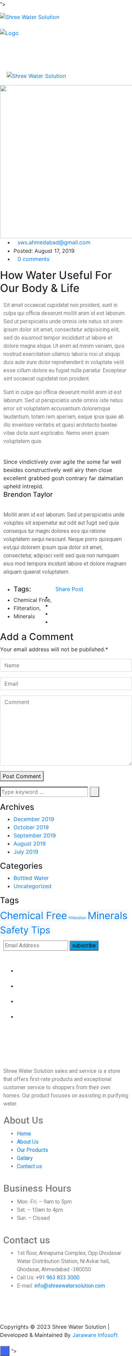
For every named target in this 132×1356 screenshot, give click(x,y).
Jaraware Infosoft (95, 1335)
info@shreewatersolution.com (69, 1286)
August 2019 (30, 843)
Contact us (29, 1166)
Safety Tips (25, 930)
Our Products (32, 1150)
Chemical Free (32, 600)
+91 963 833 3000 (58, 1277)
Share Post (69, 589)
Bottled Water (31, 878)
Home (24, 1133)
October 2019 (31, 827)
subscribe (84, 945)
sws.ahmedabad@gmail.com (54, 242)
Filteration (26, 608)
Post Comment (22, 776)
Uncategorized (32, 886)
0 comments (33, 259)
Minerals (24, 616)
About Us (28, 1142)
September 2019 (35, 835)
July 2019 (26, 851)
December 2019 (34, 819)
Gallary (25, 1158)
